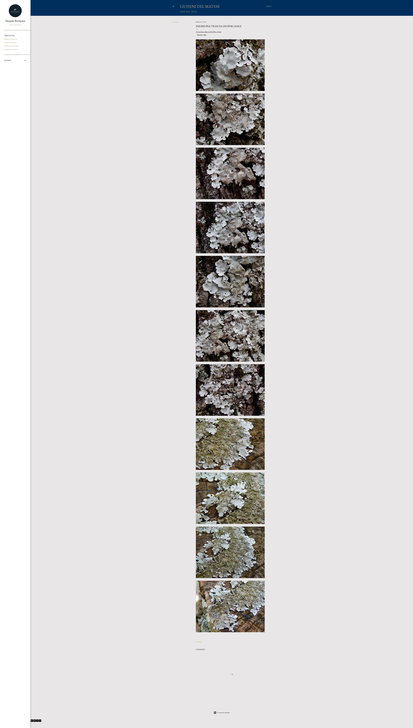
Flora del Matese (10, 42)
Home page (185, 12)
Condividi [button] (175, 22)
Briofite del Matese (11, 46)
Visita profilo (15, 25)
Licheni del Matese (200, 6)
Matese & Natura (10, 39)
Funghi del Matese (11, 49)
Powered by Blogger (223, 712)
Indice (194, 12)
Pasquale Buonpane (15, 20)
